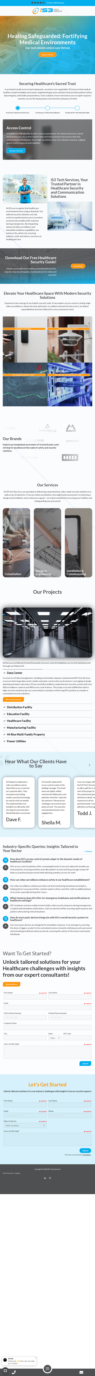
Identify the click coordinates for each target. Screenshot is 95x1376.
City (5, 1033)
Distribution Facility (20, 679)
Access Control (15, 151)
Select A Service (10, 1121)
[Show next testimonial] (89, 765)
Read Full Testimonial (43, 816)
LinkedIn (45, 1178)
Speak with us (11, 984)
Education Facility (18, 714)
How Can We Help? (11, 1044)
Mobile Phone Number (57, 1013)
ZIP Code (67, 1033)
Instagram (50, 1178)
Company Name (10, 1023)
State (50, 1033)
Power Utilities (16, 741)
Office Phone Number (12, 1013)
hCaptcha (87, 1155)
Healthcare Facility (19, 720)
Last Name (52, 992)
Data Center (15, 672)
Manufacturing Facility (21, 727)
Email (6, 1003)
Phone (50, 1111)
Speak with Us (47, 55)
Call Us (14, 1372)
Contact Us (81, 1372)
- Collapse (88, 851)
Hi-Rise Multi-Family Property (26, 734)
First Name (8, 992)
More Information (13, 706)
